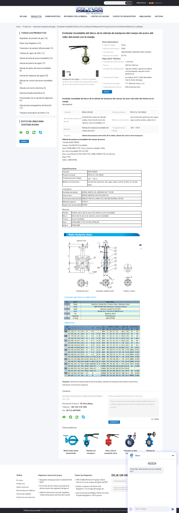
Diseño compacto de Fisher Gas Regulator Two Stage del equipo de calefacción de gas (90, 487)
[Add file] (130, 509)
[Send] (173, 509)
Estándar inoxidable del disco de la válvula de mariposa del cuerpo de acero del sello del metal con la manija (80, 81)
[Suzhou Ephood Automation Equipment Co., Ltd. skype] (42, 132)
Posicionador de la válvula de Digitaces (36, 98)
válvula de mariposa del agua (44, 27)
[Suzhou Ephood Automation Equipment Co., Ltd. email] (22, 132)
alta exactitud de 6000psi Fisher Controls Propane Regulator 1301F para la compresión (92, 494)
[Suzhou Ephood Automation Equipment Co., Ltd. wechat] (35, 132)
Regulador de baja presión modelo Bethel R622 (56, 481)
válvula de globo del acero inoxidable (35, 68)
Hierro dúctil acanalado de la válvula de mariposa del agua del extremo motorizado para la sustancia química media (111, 452)
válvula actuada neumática (30, 93)
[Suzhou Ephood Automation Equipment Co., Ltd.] (89, 10)
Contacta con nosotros (124, 16)
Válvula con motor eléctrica (31, 88)
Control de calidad (100, 16)
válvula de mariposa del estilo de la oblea (86, 382)
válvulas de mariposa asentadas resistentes (120, 382)
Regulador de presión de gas (31, 38)
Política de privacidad (32, 510)
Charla (106, 92)
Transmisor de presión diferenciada (34, 48)
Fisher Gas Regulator (28, 43)
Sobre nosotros (52, 16)
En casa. (23, 16)
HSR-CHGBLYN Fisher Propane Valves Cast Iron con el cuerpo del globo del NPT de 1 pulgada (92, 481)
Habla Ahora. (141, 3)
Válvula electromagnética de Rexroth (35, 105)
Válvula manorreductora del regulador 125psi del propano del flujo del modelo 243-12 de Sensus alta (55, 494)
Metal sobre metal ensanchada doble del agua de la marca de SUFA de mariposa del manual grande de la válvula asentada (71, 452)
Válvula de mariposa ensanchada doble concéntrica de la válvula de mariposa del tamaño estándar (150, 452)
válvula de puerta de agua (30, 63)
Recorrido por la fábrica (75, 16)
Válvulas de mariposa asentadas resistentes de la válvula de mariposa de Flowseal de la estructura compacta (91, 452)
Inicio (18, 27)
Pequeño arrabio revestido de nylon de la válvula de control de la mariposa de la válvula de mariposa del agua (130, 452)
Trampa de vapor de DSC (30, 53)
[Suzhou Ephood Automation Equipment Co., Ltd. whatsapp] (29, 132)
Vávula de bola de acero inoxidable (34, 58)
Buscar (128, 3)
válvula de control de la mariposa (75, 385)
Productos (36, 16)
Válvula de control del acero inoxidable (35, 80)
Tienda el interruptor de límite (32, 113)
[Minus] (172, 455)
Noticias (159, 16)
